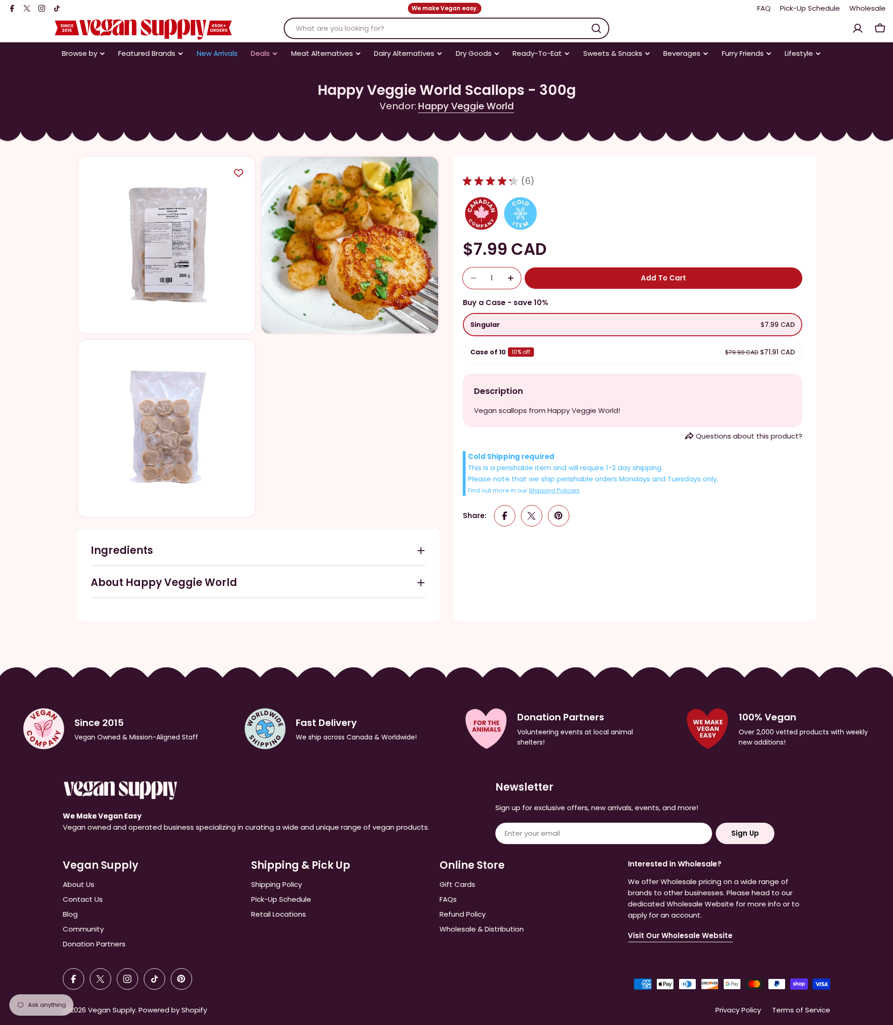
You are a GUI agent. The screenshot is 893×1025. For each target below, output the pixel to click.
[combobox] (446, 28)
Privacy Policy (738, 1010)
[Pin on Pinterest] (558, 515)
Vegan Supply (111, 1010)
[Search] (596, 28)
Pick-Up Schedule (810, 8)
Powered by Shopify (173, 1010)
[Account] (857, 28)
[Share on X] (531, 515)
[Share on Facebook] (504, 515)
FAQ (764, 8)
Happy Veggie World (466, 106)
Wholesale (867, 8)
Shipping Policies (554, 490)
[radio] (632, 324)
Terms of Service (801, 1010)
